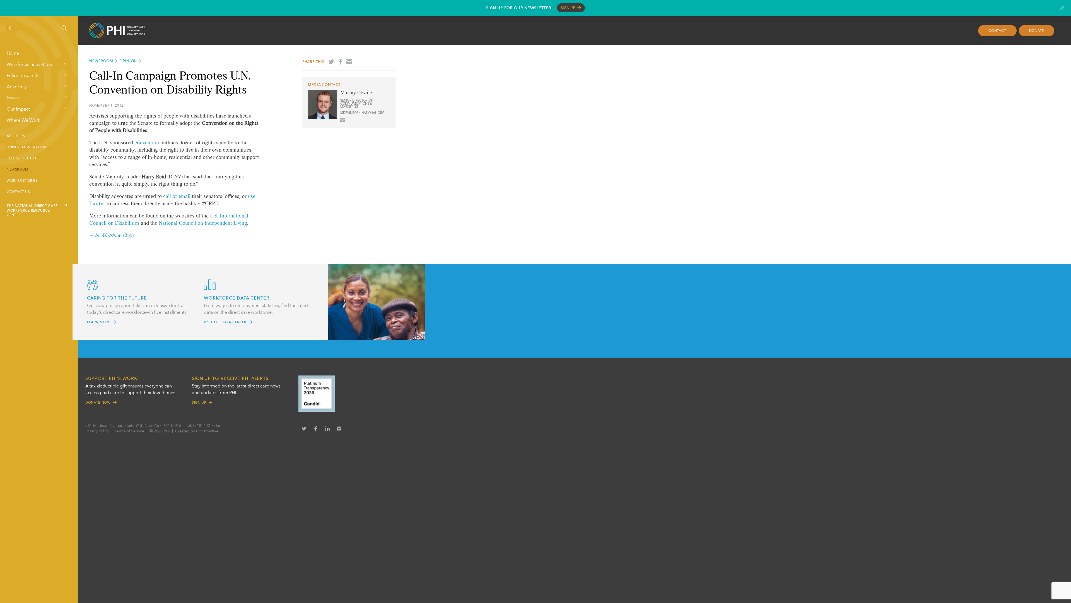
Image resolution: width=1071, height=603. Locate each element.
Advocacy (17, 87)
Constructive (207, 431)
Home (13, 53)
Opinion (128, 61)
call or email (176, 196)
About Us (16, 136)
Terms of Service (129, 431)
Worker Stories (22, 181)
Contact (997, 31)
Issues (13, 98)
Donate (1036, 31)
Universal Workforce (28, 147)
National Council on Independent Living (203, 223)
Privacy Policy (97, 431)
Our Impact (18, 109)
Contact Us (18, 192)
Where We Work (23, 120)
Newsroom (17, 169)
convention (146, 142)
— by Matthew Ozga (111, 235)
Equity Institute (23, 158)
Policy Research (22, 76)
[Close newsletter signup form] (1061, 8)
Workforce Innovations (30, 65)
